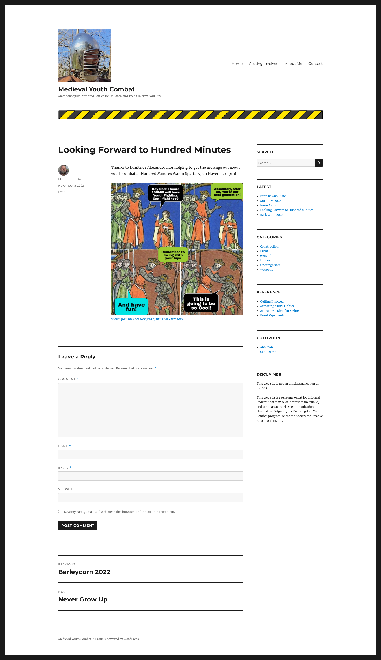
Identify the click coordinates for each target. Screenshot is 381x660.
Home (237, 64)
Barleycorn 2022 (271, 215)
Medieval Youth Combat (96, 89)
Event (62, 191)
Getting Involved (264, 64)
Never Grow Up (270, 205)
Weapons (266, 270)
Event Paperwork (272, 315)
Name (64, 446)
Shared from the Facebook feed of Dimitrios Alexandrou (147, 319)
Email (64, 467)
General (265, 256)
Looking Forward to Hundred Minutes (287, 210)
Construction (269, 246)
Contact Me (268, 352)
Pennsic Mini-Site (273, 196)
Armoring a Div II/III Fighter (280, 311)
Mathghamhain (69, 179)
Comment (68, 379)
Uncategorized (270, 265)
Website (65, 489)
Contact (315, 64)
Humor (265, 260)
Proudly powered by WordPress (117, 639)
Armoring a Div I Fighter (277, 306)
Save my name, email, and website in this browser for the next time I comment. (119, 512)
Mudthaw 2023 (270, 201)
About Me (293, 64)
